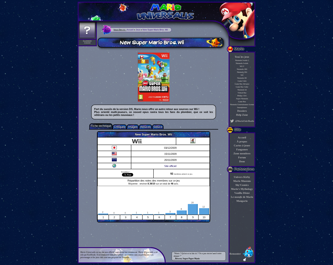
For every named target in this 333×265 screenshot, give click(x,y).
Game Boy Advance (242, 84)
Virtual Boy (242, 93)
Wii (242, 75)
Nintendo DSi (242, 72)
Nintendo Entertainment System (242, 104)
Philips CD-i (242, 96)
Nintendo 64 (242, 90)
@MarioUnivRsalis (244, 121)
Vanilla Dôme (242, 193)
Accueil (242, 137)
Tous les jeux (242, 56)
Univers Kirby (242, 177)
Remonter (235, 253)
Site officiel (170, 166)
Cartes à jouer (242, 145)
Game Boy (242, 102)
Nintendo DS (242, 78)
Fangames (242, 149)
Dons (242, 161)
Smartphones (242, 107)
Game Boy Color (242, 87)
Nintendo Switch (242, 63)
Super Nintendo (242, 99)
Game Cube (242, 81)
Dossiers (242, 110)
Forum (242, 157)
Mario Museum (242, 181)
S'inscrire (87, 42)
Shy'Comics (242, 185)
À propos (242, 141)
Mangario (242, 201)
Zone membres (241, 153)
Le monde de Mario (242, 197)
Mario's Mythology (242, 189)
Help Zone (242, 114)
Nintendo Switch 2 (242, 60)
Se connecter (87, 41)
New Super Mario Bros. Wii (155, 30)
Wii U (242, 66)
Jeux (138, 30)
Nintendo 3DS (242, 69)
